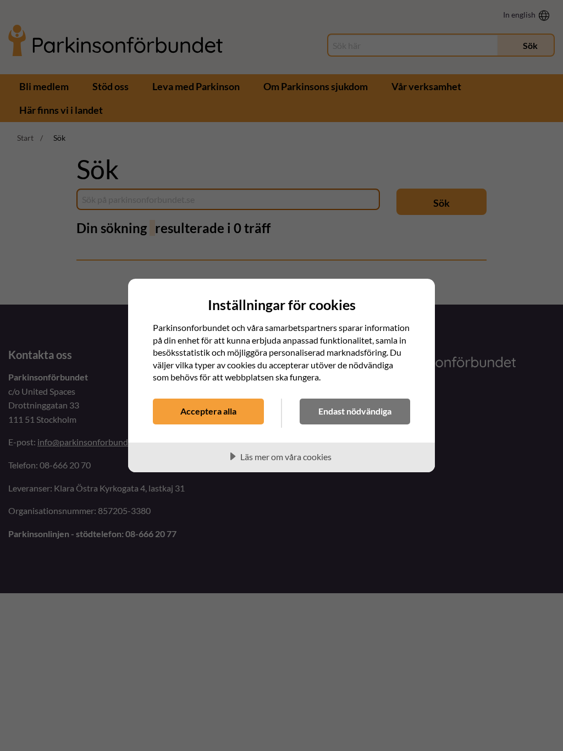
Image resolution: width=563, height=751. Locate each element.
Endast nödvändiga (354, 411)
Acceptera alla (208, 411)
